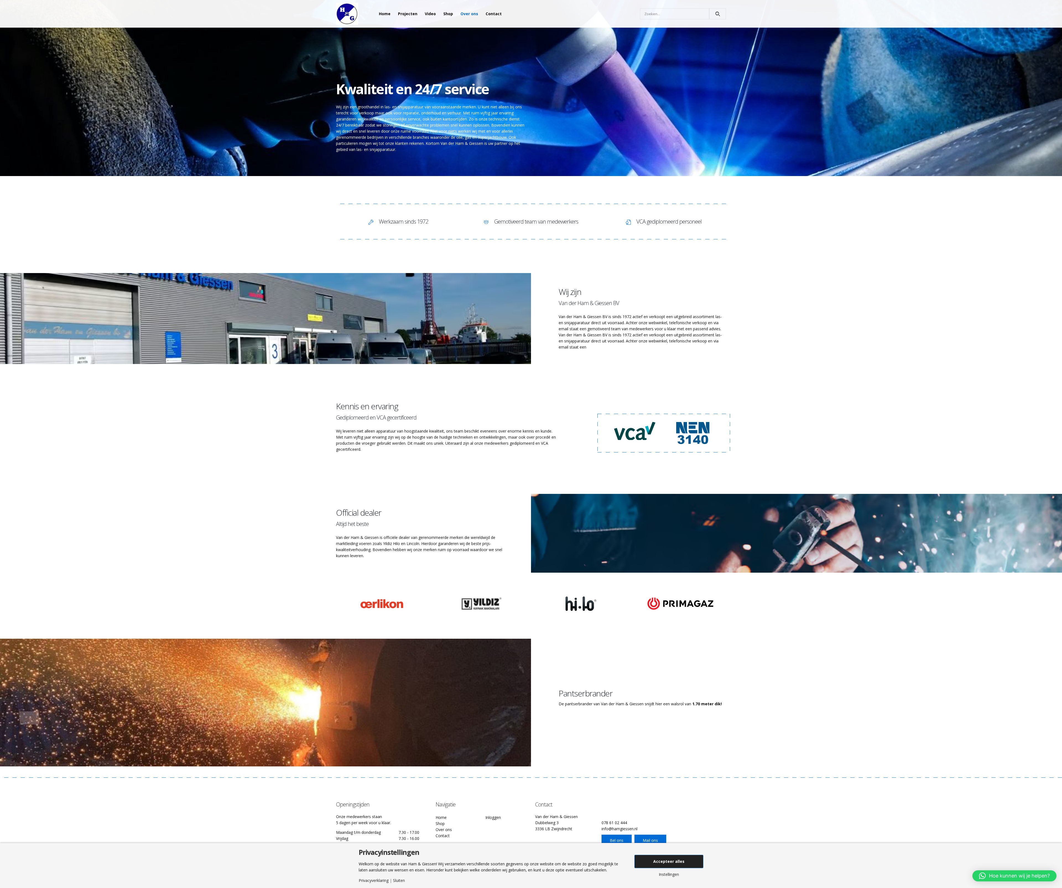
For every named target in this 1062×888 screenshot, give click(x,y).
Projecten (407, 13)
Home (385, 13)
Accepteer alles (668, 861)
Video (430, 13)
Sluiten (399, 880)
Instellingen (669, 874)
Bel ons (616, 840)
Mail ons (650, 840)
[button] (1014, 875)
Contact (494, 13)
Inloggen (493, 817)
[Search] (717, 14)
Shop (448, 13)
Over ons (469, 13)
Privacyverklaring (374, 880)
